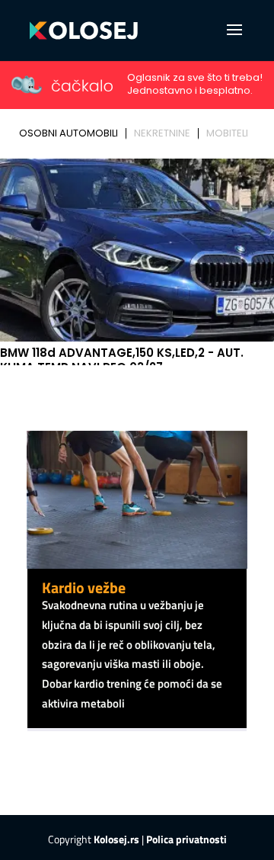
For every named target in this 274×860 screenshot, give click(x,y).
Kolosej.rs (116, 839)
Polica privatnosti (186, 839)
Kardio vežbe (84, 587)
